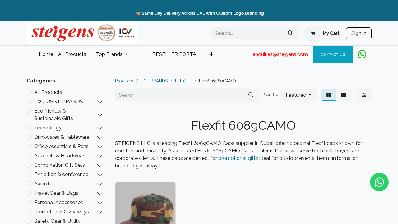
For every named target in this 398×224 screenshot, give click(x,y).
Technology (48, 128)
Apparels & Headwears (60, 156)
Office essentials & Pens (61, 146)
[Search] (290, 33)
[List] (344, 95)
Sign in (358, 33)
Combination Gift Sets (59, 165)
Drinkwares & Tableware (61, 137)
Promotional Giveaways (61, 212)
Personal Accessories (58, 202)
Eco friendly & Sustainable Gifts (53, 114)
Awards (42, 184)
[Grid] (328, 95)
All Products (48, 92)
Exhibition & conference (61, 174)
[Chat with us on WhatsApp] (379, 182)
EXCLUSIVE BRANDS (58, 102)
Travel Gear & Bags (56, 193)
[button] (298, 95)
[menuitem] (46, 54)
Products (124, 80)
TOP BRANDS (154, 80)
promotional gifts (238, 158)
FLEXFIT (183, 80)
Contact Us (333, 54)
